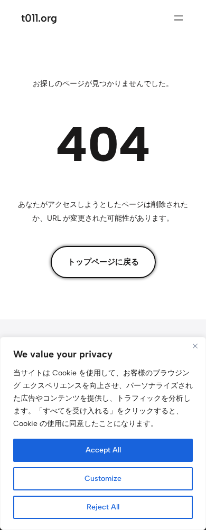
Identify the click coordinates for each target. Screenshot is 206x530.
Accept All (103, 450)
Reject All (103, 507)
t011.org (39, 18)
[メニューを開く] (178, 18)
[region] (103, 433)
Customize (103, 478)
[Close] (195, 345)
